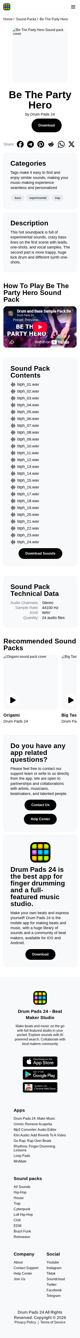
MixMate (20, 1161)
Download (46, 125)
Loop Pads (22, 1156)
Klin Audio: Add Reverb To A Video (40, 1135)
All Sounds (22, 1187)
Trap (17, 1203)
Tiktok (51, 1273)
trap (57, 197)
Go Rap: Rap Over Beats (32, 1141)
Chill (17, 1220)
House (19, 1198)
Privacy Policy (25, 1322)
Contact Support (26, 1268)
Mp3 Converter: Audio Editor (35, 1129)
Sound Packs (26, 19)
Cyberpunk (22, 1209)
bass (18, 197)
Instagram (54, 1268)
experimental (38, 197)
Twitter (52, 1284)
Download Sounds (40, 553)
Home (8, 19)
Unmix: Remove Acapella (33, 1124)
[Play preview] (13, 700)
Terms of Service (52, 1322)
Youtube (53, 1262)
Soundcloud (56, 1279)
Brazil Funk (22, 1231)
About (18, 1262)
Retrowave (22, 1237)
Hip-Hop (20, 1192)
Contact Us (40, 805)
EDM (17, 1226)
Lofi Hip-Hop (23, 1214)
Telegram (54, 1296)
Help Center (40, 819)
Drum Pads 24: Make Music (34, 1118)
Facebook (54, 1290)
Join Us (19, 1279)
